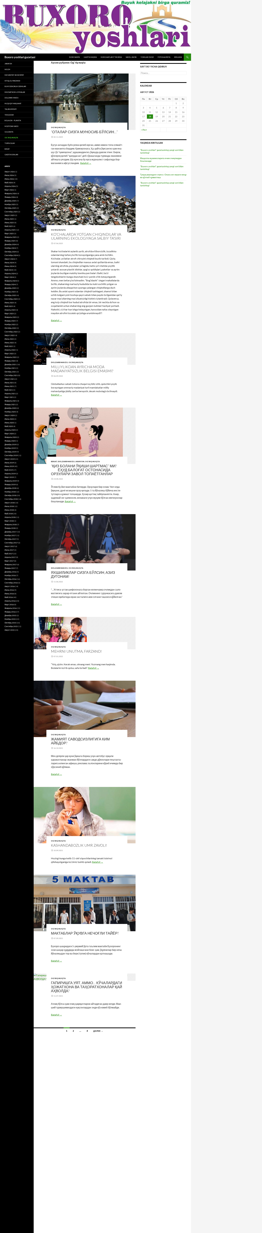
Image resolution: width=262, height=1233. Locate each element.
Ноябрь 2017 (10, 535)
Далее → (98, 1031)
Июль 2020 (9, 419)
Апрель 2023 (10, 310)
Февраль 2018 (11, 524)
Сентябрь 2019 (11, 455)
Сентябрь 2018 (11, 499)
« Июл (144, 129)
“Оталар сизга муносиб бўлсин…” (84, 132)
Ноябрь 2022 (10, 324)
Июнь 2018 (9, 510)
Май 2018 (9, 513)
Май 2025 (9, 226)
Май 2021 (9, 390)
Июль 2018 (9, 506)
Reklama (178, 57)
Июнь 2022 (9, 342)
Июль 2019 (9, 463)
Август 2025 (10, 215)
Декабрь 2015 (10, 615)
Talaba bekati (11, 109)
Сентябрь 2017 (11, 543)
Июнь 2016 (9, 593)
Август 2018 (10, 503)
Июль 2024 (9, 262)
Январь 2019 (10, 484)
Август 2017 (10, 546)
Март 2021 (9, 397)
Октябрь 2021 (10, 372)
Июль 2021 (9, 382)
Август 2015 (10, 630)
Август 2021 (10, 379)
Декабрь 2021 (10, 364)
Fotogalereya (164, 57)
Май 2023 (9, 306)
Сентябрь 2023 (11, 299)
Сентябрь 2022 (11, 332)
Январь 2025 (10, 241)
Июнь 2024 (9, 266)
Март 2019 (9, 477)
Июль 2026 (9, 175)
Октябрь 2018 (10, 495)
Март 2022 (9, 353)
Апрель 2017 (10, 557)
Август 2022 (10, 335)
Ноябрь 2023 (10, 292)
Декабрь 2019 (10, 444)
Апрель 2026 (10, 186)
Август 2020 (10, 415)
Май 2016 (9, 597)
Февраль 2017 (11, 564)
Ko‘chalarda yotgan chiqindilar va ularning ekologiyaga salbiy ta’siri (86, 236)
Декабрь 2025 (10, 201)
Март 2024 (9, 277)
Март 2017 (9, 561)
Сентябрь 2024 (11, 255)
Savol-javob (131, 57)
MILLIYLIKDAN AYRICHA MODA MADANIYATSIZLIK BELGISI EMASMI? (82, 369)
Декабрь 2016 (10, 572)
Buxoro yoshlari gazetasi (20, 57)
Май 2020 (9, 426)
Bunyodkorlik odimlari (15, 86)
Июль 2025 (9, 219)
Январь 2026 (10, 197)
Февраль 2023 (11, 317)
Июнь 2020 (9, 423)
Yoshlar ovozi (147, 57)
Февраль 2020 (11, 437)
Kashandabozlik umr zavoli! (79, 845)
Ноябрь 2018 (10, 492)
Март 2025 (9, 233)
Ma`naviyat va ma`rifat (14, 75)
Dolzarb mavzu (59, 362)
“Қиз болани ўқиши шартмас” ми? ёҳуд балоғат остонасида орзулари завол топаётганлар (87, 470)
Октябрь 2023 (10, 295)
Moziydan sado (11, 126)
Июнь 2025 (9, 222)
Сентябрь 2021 (11, 375)
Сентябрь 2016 (11, 583)
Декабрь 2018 (10, 488)
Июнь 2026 (9, 179)
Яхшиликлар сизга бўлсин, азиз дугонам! (83, 574)
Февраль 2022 (11, 357)
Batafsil (85, 163)
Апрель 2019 (10, 473)
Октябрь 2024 (10, 252)
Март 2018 (9, 521)
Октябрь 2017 (10, 539)
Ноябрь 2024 (10, 248)
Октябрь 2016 (10, 579)
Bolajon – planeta (13, 120)
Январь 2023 (10, 321)
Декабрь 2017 (10, 532)
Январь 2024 (10, 284)
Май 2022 (9, 346)
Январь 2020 (10, 441)
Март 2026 (9, 190)
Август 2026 (10, 172)
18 (150, 116)
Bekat (54, 461)
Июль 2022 (9, 339)
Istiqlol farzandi (12, 81)
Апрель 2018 (10, 517)
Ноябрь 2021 (10, 368)
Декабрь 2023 (10, 288)
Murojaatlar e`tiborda (111, 57)
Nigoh (7, 69)
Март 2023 (9, 313)
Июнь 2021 (9, 386)
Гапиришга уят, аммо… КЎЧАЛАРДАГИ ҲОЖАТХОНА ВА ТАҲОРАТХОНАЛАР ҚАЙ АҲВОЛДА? (86, 986)
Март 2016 (9, 604)
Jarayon (79, 461)
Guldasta (9, 132)
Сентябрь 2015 (11, 626)
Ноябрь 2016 (10, 575)
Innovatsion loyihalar (15, 92)
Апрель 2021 (10, 393)
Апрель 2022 (10, 350)
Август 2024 (10, 259)
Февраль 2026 (11, 193)
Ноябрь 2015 (10, 619)
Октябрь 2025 (10, 208)
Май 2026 (9, 182)
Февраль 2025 (11, 237)
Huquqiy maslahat (13, 103)
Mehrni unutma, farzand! (76, 651)
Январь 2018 (10, 528)
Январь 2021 (10, 404)
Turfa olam (10, 143)
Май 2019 (9, 470)
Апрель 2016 (10, 601)
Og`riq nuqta (58, 127)
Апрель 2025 (10, 230)
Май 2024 (9, 270)
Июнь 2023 (9, 302)
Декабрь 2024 (10, 244)
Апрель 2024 (10, 273)
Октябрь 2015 (10, 623)
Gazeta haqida (90, 57)
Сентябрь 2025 (11, 212)
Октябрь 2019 (10, 452)
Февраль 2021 (11, 401)
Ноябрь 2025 (10, 204)
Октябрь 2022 (10, 328)
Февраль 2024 (11, 281)
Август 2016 (10, 586)
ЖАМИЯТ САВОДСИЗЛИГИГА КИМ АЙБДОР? (80, 741)
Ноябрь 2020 (10, 412)
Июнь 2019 (9, 466)
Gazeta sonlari (11, 155)
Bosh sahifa (74, 57)
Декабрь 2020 (10, 408)
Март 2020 (9, 433)
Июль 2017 (9, 550)
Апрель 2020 (10, 430)
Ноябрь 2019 (10, 448)
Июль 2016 (9, 590)
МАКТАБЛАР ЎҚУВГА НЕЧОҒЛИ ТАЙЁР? (85, 933)
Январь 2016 (10, 612)
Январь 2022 (10, 361)
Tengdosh (9, 115)
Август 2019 (10, 459)
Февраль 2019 (11, 481)
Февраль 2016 (11, 608)
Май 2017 (9, 553)
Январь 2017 (10, 568)
